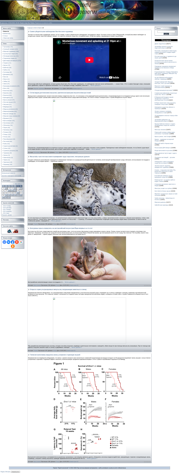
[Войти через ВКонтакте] (8, 242)
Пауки (5, 127)
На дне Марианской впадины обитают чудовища (164, 78)
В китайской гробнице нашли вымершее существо (163, 176)
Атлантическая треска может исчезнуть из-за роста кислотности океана (165, 62)
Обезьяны (6, 125)
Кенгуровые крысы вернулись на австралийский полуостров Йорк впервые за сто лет (61, 228)
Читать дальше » (95, 85)
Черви (5, 160)
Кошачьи (6, 95)
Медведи (6, 106)
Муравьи (6, 118)
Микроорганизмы (8, 111)
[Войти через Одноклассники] (13, 246)
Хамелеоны (6, 157)
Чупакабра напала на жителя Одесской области (164, 47)
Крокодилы (6, 97)
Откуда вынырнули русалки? (164, 90)
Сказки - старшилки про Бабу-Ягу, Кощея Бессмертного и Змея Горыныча (165, 171)
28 (21, 195)
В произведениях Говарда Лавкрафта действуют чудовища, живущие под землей (166, 73)
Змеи (5, 83)
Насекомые (6, 123)
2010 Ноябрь (7, 206)
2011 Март (6, 213)
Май (39, 28)
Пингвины (6, 130)
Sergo (61, 88)
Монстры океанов (160, 129)
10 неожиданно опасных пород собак (166, 115)
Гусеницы (6, 72)
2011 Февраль (7, 211)
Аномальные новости (8, 173)
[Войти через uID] (4, 242)
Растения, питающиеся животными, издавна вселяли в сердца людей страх (166, 52)
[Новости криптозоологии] (12, 230)
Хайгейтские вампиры (161, 205)
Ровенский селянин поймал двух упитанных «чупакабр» (165, 133)
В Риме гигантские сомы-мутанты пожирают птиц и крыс (165, 103)
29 (3, 197)
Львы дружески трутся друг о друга (166, 153)
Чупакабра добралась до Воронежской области (162, 120)
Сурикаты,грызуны (9, 150)
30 (6, 197)
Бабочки (5, 67)
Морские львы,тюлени (10, 116)
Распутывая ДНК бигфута (163, 147)
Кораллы (6, 93)
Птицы (5, 134)
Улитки (5, 155)
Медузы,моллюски (9, 109)
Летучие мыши (8, 102)
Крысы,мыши (7, 100)
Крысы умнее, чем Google (163, 136)
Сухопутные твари (9, 53)
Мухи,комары (7, 120)
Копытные (6, 90)
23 (6, 195)
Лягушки (6, 104)
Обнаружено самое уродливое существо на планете (164, 162)
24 (9, 195)
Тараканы (6, 153)
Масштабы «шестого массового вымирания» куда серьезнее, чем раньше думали (60, 157)
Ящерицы (6, 164)
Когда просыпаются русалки (163, 150)
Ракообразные (7, 139)
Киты (4, 88)
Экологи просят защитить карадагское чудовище (162, 166)
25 (12, 195)
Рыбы (5, 143)
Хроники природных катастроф (11, 175)
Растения (6, 141)
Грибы (5, 70)
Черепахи (6, 162)
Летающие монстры (9, 56)
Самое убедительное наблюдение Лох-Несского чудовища (51, 31)
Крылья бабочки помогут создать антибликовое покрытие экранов (165, 124)
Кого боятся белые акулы (162, 191)
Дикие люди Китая (160, 43)
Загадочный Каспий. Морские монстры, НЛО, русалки (164, 82)
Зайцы (5, 81)
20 (18, 193)
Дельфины (6, 74)
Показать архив (7, 215)
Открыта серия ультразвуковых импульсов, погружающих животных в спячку (58, 289)
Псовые (5, 132)
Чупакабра (6, 46)
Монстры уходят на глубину (163, 188)
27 (18, 195)
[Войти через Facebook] (12, 242)
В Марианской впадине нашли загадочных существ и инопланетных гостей (164, 98)
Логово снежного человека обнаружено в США (163, 112)
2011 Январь (7, 209)
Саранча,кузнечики (9, 146)
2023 (35, 28)
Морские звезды (8, 113)
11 (12, 190)
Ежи (4, 76)
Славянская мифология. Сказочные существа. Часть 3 (166, 93)
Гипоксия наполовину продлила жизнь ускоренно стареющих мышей (55, 355)
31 (9, 197)
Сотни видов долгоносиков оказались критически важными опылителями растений (60, 93)
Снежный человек (8, 49)
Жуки (5, 79)
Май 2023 (18, 184)
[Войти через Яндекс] (17, 242)
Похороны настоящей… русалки (165, 157)
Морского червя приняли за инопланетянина (163, 86)
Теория (5, 63)
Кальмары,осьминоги (10, 86)
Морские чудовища (9, 51)
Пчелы (5, 136)
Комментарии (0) (77, 88)
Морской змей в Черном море (164, 143)
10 (9, 190)
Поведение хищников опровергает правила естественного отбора (165, 67)
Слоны (5, 148)
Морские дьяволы (160, 202)
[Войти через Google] (21, 242)
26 (15, 195)
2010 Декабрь (7, 207)
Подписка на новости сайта (43, 23)
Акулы (5, 65)
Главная (29, 28)
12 (15, 190)
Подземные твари (8, 58)
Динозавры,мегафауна (10, 60)
